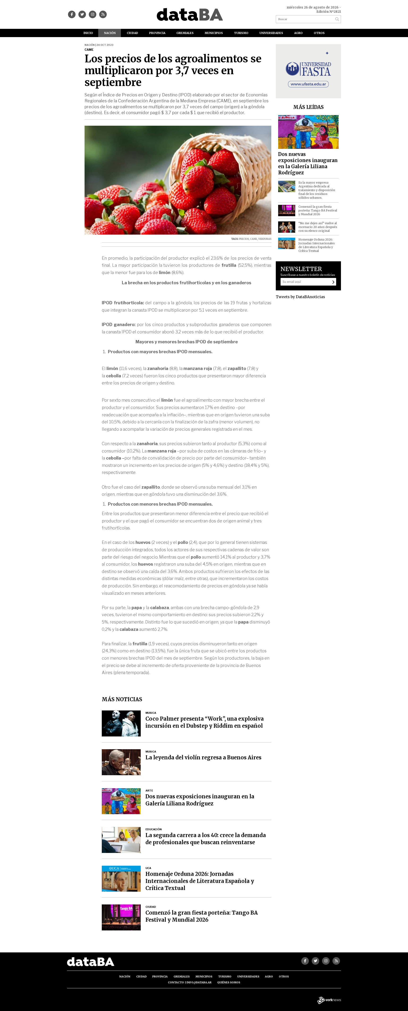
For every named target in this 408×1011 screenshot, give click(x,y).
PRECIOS (244, 239)
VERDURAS (264, 239)
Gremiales (185, 33)
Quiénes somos (228, 982)
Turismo (241, 33)
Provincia (157, 33)
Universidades (271, 33)
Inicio (88, 33)
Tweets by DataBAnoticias (300, 296)
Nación (110, 33)
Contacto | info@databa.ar (190, 982)
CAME (253, 239)
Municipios (214, 33)
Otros (319, 33)
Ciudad (132, 33)
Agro (298, 33)
